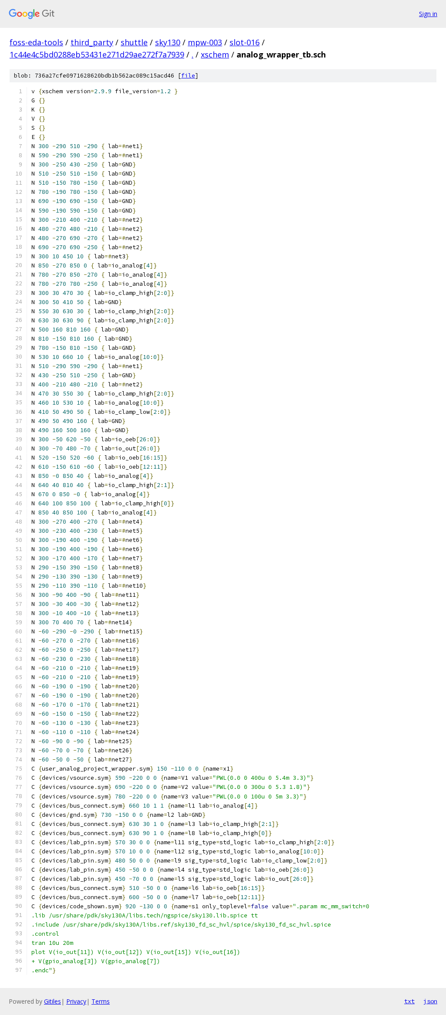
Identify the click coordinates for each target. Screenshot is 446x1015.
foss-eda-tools (36, 42)
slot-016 (245, 42)
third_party (92, 42)
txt (409, 1001)
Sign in (428, 14)
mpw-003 (205, 42)
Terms (100, 1001)
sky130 (167, 42)
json (430, 1001)
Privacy (76, 1001)
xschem (215, 54)
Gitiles (52, 1001)
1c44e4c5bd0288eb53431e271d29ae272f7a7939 (97, 54)
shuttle (134, 42)
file (188, 75)
